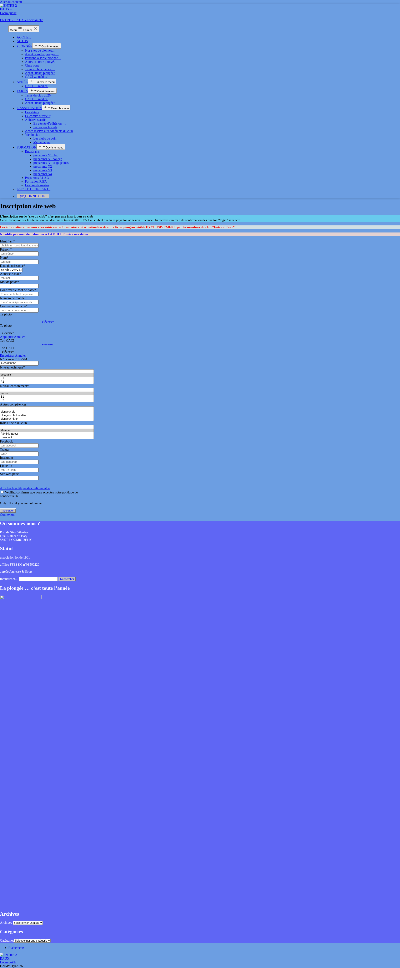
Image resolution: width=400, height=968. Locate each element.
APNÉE (22, 82)
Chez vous (32, 65)
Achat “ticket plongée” (40, 73)
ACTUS (22, 41)
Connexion (7, 514)
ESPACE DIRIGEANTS (33, 189)
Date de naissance (12, 265)
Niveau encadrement (14, 386)
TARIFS (22, 91)
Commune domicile (14, 306)
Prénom (6, 249)
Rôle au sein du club (13, 423)
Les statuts (32, 112)
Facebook (6, 441)
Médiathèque (41, 142)
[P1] (47, 378)
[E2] (47, 400)
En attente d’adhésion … (49, 123)
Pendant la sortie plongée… (43, 58)
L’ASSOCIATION (29, 108)
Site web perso (9, 474)
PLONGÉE (24, 46)
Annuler (19, 337)
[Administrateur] (47, 434)
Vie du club (32, 134)
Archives (6, 922)
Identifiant (7, 241)
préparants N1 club (45, 155)
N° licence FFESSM (13, 359)
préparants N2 (42, 166)
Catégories (7, 940)
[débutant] (47, 375)
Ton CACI (7, 340)
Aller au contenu (11, 2)
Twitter (4, 449)
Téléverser (47, 322)
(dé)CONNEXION (33, 196)
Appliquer (6, 337)
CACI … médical (36, 76)
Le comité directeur (37, 116)
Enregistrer (7, 355)
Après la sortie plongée (40, 61)
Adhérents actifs (35, 119)
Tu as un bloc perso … (40, 69)
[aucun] (47, 393)
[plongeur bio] (47, 412)
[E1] (47, 397)
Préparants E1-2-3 (37, 177)
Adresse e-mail (10, 274)
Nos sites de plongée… (40, 50)
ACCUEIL (24, 37)
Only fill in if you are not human (21, 503)
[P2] (47, 382)
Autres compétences (13, 404)
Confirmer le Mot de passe (18, 290)
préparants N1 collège (47, 159)
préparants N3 (42, 170)
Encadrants (32, 151)
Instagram (6, 457)
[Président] (47, 437)
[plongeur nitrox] (47, 419)
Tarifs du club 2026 (38, 95)
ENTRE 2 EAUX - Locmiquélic (21, 20)
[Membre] (47, 430)
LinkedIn (6, 465)
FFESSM (16, 564)
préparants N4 (42, 174)
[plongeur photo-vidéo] (47, 415)
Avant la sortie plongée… (42, 54)
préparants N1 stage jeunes (51, 162)
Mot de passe (9, 282)
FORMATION (26, 147)
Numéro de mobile (12, 298)
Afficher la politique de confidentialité (25, 488)
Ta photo (6, 314)
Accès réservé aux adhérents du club (49, 131)
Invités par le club (45, 127)
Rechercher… (9, 579)
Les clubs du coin (44, 138)
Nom (4, 257)
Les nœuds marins (37, 185)
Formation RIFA (36, 181)
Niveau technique (12, 367)
